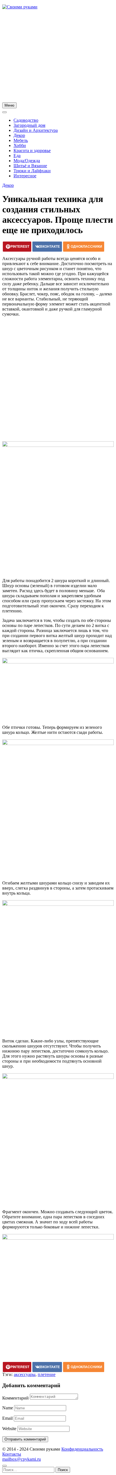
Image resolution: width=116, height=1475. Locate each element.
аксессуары (24, 1374)
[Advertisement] (58, 57)
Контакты (11, 1454)
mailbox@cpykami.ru (21, 1459)
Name (7, 1407)
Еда (17, 155)
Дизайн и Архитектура (36, 130)
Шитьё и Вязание (30, 165)
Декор (19, 135)
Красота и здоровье (32, 150)
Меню (9, 105)
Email (7, 1418)
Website (9, 1428)
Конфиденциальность (82, 1449)
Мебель (21, 140)
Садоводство (26, 120)
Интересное (25, 175)
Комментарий (15, 1398)
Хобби (20, 145)
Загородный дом (29, 125)
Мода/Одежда (27, 160)
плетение (46, 1374)
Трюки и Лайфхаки (32, 170)
